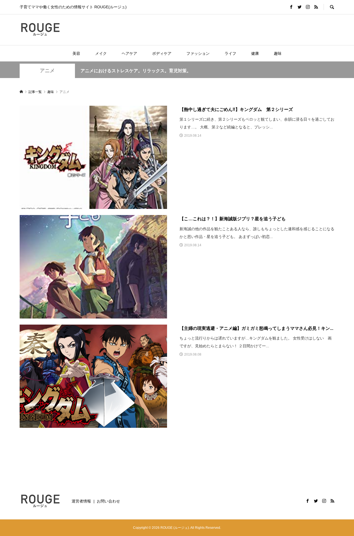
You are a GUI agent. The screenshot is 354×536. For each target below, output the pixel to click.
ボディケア (161, 53)
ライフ (230, 53)
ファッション (198, 53)
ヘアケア (129, 53)
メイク (101, 53)
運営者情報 (81, 501)
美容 (76, 53)
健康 (255, 53)
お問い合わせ (108, 501)
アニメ (47, 70)
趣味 (278, 53)
